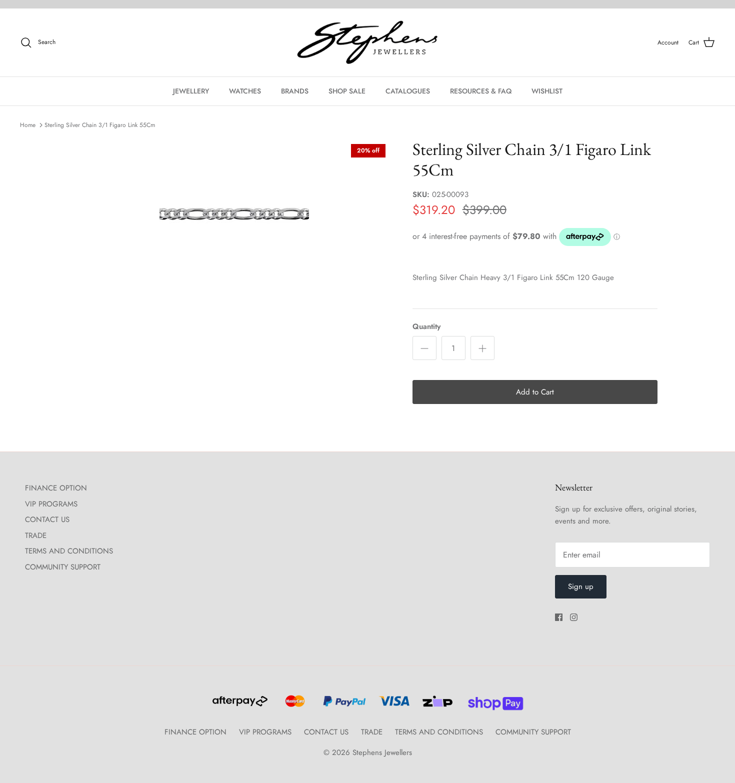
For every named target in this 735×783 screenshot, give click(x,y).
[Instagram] (574, 617)
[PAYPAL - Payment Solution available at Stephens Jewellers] (343, 705)
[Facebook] (558, 617)
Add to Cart (535, 392)
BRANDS (294, 91)
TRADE (35, 535)
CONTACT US (47, 519)
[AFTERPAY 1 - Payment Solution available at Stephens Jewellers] (239, 705)
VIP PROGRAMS (51, 504)
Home (28, 125)
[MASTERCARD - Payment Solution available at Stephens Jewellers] (294, 705)
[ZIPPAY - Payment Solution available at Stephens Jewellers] (436, 705)
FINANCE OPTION (56, 488)
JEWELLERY (191, 91)
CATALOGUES (408, 91)
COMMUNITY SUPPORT (62, 567)
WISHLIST (547, 91)
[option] (234, 214)
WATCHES (245, 91)
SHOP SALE (347, 91)
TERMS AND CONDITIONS (69, 551)
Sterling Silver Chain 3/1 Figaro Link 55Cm (99, 125)
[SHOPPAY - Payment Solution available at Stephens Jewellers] (492, 705)
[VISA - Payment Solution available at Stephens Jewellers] (392, 705)
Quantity (426, 327)
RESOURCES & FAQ (481, 91)
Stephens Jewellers (382, 752)
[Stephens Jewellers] (367, 42)
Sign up (581, 586)
